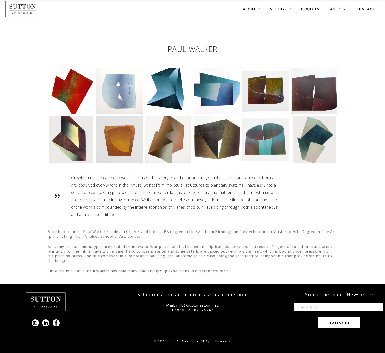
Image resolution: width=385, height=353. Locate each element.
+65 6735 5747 (199, 309)
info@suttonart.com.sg (197, 305)
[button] (71, 91)
